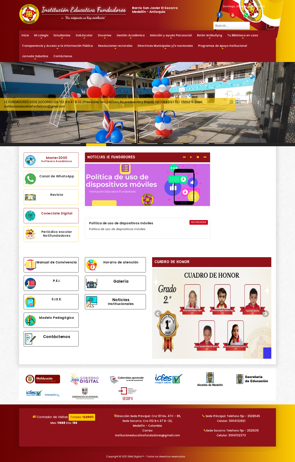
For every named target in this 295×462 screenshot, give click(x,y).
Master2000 (56, 159)
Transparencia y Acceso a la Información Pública (57, 47)
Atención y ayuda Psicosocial (171, 37)
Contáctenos (62, 56)
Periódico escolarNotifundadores (56, 233)
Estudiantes (62, 37)
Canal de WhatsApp (56, 176)
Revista (56, 194)
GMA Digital (135, 456)
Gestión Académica (131, 37)
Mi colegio (41, 37)
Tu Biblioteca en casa (242, 37)
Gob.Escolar (84, 37)
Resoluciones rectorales (115, 47)
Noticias (121, 301)
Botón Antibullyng (209, 37)
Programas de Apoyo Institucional (222, 47)
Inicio (25, 35)
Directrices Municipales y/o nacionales (165, 47)
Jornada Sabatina (35, 58)
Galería (121, 281)
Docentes (104, 37)
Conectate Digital (56, 213)
